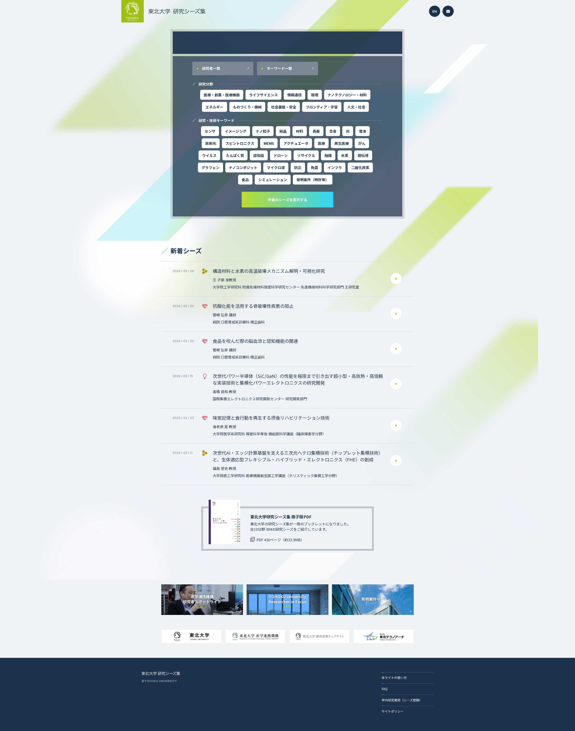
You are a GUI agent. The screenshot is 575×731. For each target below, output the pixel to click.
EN (434, 11)
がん (361, 143)
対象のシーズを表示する (287, 199)
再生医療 (341, 143)
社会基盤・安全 (283, 107)
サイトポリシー (393, 711)
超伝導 (363, 155)
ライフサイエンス (263, 94)
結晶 (283, 131)
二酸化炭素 (360, 167)
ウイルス (209, 155)
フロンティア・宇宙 (322, 107)
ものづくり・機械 (247, 107)
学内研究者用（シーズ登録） (402, 700)
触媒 (328, 155)
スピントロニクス (240, 143)
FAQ (384, 689)
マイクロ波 (276, 167)
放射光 (210, 143)
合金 (332, 131)
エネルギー (214, 107)
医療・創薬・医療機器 (222, 94)
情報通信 (294, 94)
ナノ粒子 (263, 131)
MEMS (269, 143)
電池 (362, 131)
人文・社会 (356, 107)
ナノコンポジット (243, 167)
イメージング (235, 131)
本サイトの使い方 (394, 677)
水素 (344, 155)
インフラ (334, 167)
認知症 (258, 155)
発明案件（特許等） (312, 179)
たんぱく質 (235, 155)
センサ (210, 131)
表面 (316, 131)
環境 (314, 94)
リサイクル (306, 155)
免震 (314, 167)
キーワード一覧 (279, 68)
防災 (297, 167)
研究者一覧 (210, 68)
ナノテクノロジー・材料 (347, 94)
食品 (245, 179)
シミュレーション (272, 179)
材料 (299, 131)
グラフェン (210, 167)
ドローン (281, 155)
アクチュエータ (295, 143)
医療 (321, 143)
